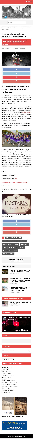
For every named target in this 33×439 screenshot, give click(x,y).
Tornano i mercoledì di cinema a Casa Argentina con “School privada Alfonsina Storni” (19, 288)
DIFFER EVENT (6, 392)
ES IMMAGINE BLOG (7, 390)
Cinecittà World (8, 241)
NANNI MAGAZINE (7, 367)
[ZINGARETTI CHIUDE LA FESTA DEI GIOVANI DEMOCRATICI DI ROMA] (5, 273)
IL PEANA (4, 379)
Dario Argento (7, 244)
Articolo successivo (16, 261)
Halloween (24, 244)
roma (22, 247)
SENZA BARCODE (7, 371)
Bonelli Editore (26, 112)
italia (4, 247)
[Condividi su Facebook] (16, 69)
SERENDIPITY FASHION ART (9, 386)
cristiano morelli (21, 241)
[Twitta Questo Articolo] (16, 73)
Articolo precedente (16, 259)
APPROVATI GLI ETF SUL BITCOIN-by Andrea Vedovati (20, 302)
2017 (7, 238)
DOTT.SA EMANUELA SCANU (10, 383)
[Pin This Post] (16, 77)
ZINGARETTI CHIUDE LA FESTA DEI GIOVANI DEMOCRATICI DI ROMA (20, 270)
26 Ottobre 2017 (7, 48)
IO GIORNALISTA (6, 377)
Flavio (16, 48)
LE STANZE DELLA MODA (9, 381)
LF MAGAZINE (6, 388)
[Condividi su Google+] (16, 81)
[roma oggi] (16, 12)
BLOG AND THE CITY (7, 375)
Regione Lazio (13, 247)
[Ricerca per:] (16, 22)
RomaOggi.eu (6, 250)
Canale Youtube (10, 312)
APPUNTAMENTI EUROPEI (9, 384)
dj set (16, 244)
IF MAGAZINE (5, 369)
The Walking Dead (8, 254)
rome (15, 250)
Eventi (23, 48)
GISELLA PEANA (6, 373)
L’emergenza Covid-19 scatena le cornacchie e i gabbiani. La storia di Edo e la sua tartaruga (20, 280)
